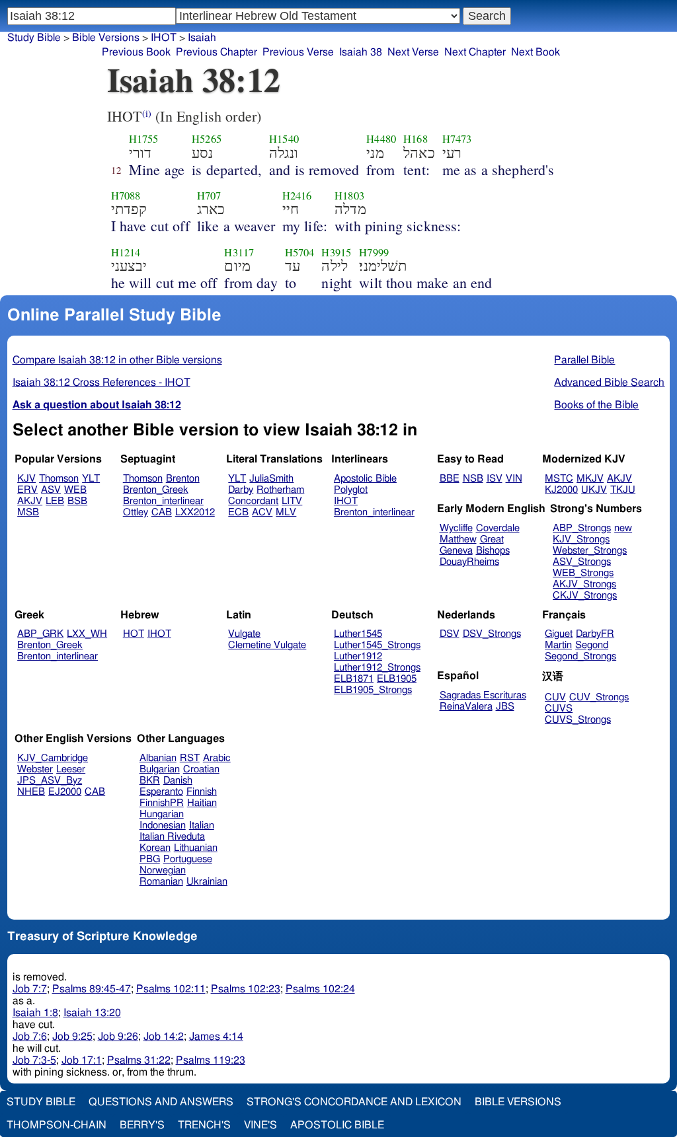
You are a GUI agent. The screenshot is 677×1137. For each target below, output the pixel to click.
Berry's (142, 1125)
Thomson (59, 479)
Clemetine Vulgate (267, 645)
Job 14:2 (163, 1036)
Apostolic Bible (337, 1125)
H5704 (300, 252)
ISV (494, 479)
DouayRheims (469, 562)
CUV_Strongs (599, 697)
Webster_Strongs (590, 551)
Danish (177, 781)
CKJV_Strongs (585, 596)
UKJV (594, 490)
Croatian (201, 769)
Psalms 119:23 (210, 1060)
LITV (292, 501)
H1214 (126, 252)
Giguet (559, 634)
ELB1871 (354, 679)
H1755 (144, 138)
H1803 (349, 195)
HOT (133, 634)
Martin (558, 645)
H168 (415, 138)
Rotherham (280, 490)
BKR (149, 781)
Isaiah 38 (360, 52)
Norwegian (162, 870)
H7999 (374, 252)
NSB (473, 479)
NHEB (31, 792)
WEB (75, 490)
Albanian (158, 758)
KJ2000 (561, 490)
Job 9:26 (118, 1036)
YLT (91, 479)
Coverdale (498, 528)
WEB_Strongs (583, 573)
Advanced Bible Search (609, 382)
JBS (505, 707)
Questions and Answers (161, 1102)
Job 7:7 (30, 989)
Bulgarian (159, 769)
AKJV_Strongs (584, 584)
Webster (35, 769)
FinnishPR (161, 803)
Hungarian (161, 814)
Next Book (535, 52)
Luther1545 (358, 634)
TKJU (622, 490)
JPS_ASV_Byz (49, 781)
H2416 (297, 195)
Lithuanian (196, 848)
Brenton (183, 479)
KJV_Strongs (581, 539)
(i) (146, 113)
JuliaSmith (271, 479)
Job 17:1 (81, 1060)
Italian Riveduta (172, 837)
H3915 (336, 252)
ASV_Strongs (582, 562)
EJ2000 (64, 792)
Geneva (456, 551)
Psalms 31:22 (139, 1060)
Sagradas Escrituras (483, 695)
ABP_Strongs (582, 528)
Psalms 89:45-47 (91, 989)
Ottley (135, 512)
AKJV (29, 501)
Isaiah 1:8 (35, 1013)
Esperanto (161, 792)
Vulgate (244, 634)
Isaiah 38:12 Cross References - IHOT (101, 382)
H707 (209, 195)
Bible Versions (105, 37)
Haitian (202, 803)
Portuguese (187, 859)
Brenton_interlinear (163, 501)
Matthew (458, 539)
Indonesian (162, 825)
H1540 (284, 138)
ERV (27, 490)
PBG (149, 859)
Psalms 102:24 (320, 989)
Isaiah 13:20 (92, 1013)
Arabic (217, 758)
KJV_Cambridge (52, 758)
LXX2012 (195, 512)
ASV (51, 490)
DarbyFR (595, 634)
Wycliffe (456, 528)
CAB (161, 512)
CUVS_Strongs (578, 720)
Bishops (493, 551)
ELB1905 (397, 679)
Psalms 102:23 (245, 989)
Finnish (201, 792)
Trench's (204, 1125)
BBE (449, 479)
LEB (55, 501)
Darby (240, 490)
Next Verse (413, 52)
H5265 (206, 138)
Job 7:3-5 (34, 1060)
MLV (286, 512)
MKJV (590, 479)
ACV (262, 512)
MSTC (559, 479)
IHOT (346, 501)
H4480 (381, 138)
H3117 (239, 252)
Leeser (70, 769)
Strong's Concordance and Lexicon (354, 1102)
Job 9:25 (72, 1036)
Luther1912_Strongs (377, 668)
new (623, 528)
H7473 (457, 138)
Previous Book (136, 52)
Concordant (253, 501)
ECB (238, 512)
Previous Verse (298, 52)
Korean (155, 848)
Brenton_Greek (155, 490)
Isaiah (202, 37)
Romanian (161, 882)
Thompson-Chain (56, 1125)
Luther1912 (358, 656)
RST (190, 758)
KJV (26, 479)
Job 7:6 (30, 1036)
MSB (28, 512)
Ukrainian (206, 882)
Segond (591, 645)
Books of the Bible (596, 405)
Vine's (260, 1125)
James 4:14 (216, 1036)
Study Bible (34, 37)
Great (492, 539)
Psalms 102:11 (171, 989)
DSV (449, 634)
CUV (555, 697)
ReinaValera (466, 707)
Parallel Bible (584, 360)
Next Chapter (475, 52)
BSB (77, 501)
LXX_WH (87, 634)
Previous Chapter (216, 52)
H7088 (126, 195)
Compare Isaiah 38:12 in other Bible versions (117, 360)
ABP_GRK (40, 634)
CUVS (559, 709)
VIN (514, 479)
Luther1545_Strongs (377, 645)
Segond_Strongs (580, 656)
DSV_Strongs (492, 634)
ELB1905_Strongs (373, 690)
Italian (201, 825)
